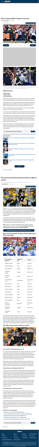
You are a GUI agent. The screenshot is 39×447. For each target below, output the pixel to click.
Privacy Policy (5, 437)
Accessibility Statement (7, 439)
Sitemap (15, 435)
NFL (7, 426)
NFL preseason (9, 208)
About (3, 433)
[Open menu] (2, 1)
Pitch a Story (32, 435)
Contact (15, 433)
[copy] (9, 23)
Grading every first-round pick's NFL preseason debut (14, 412)
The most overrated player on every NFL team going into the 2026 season (18, 413)
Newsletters (24, 435)
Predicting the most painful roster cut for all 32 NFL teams (15, 417)
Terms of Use (16, 437)
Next (33, 45)
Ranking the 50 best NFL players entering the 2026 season (15, 415)
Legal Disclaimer (32, 437)
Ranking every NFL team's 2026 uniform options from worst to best (17, 419)
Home (4, 169)
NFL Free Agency (9, 169)
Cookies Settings (17, 439)
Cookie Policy (25, 437)
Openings (24, 433)
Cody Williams (5, 184)
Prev (6, 45)
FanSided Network (33, 433)
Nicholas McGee (5, 20)
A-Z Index (4, 435)
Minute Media (6, 442)
